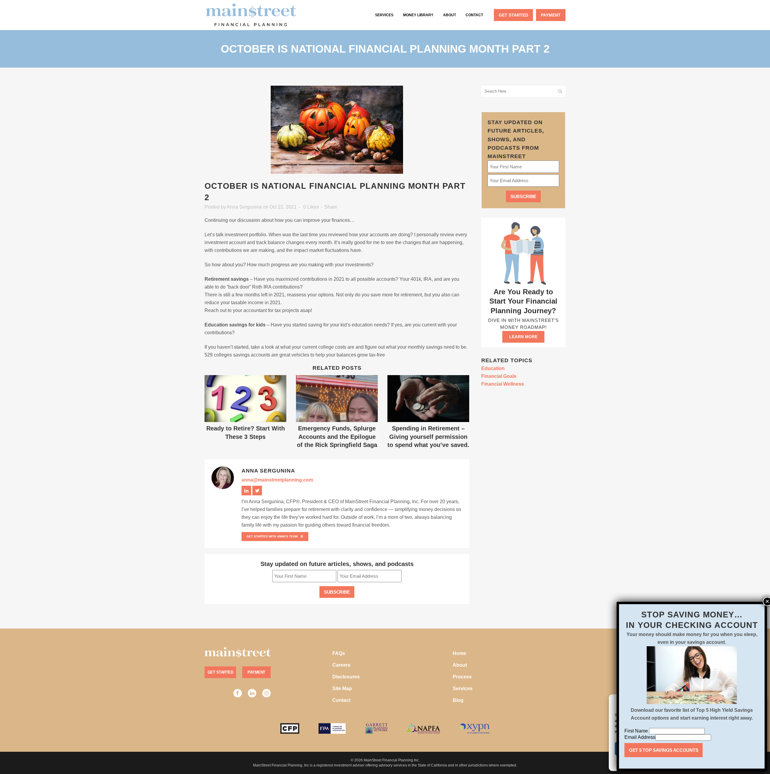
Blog (458, 700)
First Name (636, 730)
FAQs (338, 653)
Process (462, 676)
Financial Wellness (502, 384)
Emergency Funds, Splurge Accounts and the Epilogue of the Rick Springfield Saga (337, 436)
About (460, 665)
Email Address (639, 737)
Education (493, 368)
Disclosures (346, 676)
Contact (341, 700)
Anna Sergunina (244, 207)
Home (459, 653)
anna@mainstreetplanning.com (277, 479)
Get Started (220, 672)
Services (463, 688)
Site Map (342, 688)
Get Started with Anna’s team (272, 536)
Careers (341, 665)
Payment (256, 672)
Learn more (523, 336)
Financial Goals (498, 376)
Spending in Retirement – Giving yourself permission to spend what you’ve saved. (428, 436)
